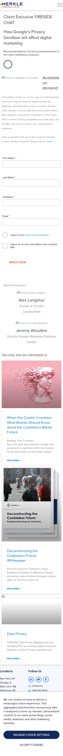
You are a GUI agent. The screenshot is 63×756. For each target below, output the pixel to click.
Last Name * (9, 177)
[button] (60, 5)
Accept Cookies (31, 745)
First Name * (9, 158)
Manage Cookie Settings (31, 735)
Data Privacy (17, 633)
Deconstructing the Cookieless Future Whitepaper (22, 555)
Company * (8, 197)
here (49, 141)
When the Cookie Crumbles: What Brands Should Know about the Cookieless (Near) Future (29, 424)
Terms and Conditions (36, 235)
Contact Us (37, 685)
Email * (6, 216)
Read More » (14, 460)
